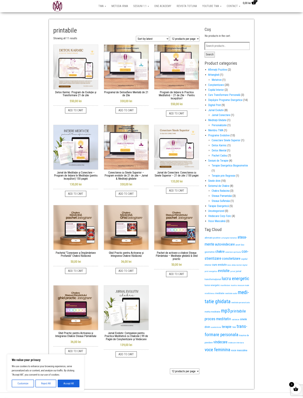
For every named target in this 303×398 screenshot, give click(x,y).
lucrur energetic (212, 285)
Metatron (217, 79)
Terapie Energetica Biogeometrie (230, 165)
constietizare (231, 258)
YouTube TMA (211, 6)
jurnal (232, 271)
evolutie (224, 270)
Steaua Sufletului (221, 201)
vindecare (220, 342)
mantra (234, 285)
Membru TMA (215, 130)
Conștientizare (216, 85)
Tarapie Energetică (218, 206)
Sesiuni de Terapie (218, 160)
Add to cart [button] (75, 110)
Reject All (46, 383)
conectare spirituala (233, 252)
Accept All (68, 383)
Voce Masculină (216, 221)
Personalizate (219, 125)
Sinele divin (214, 180)
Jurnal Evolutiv (216, 110)
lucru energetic (235, 278)
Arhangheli (213, 74)
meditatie (219, 293)
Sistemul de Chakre (218, 186)
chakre (220, 251)
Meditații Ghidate (217, 120)
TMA (101, 6)
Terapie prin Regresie (223, 175)
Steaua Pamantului (222, 196)
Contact (232, 6)
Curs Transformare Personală (224, 95)
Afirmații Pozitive (217, 69)
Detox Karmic (219, 145)
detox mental (237, 265)
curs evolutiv (219, 264)
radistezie (235, 319)
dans (229, 265)
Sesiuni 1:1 (140, 6)
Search (210, 54)
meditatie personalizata (240, 302)
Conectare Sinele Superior (226, 140)
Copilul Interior (216, 89)
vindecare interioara (236, 343)
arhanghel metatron (229, 238)
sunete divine (216, 327)
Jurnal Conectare (221, 115)
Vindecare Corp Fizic (219, 216)
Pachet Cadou (219, 155)
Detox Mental (219, 150)
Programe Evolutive (219, 135)
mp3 (225, 311)
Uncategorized (216, 211)
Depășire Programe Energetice (225, 100)
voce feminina (217, 349)
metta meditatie (212, 311)
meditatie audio (231, 293)
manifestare (225, 285)
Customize (23, 383)
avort (237, 244)
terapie (226, 327)
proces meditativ (218, 319)
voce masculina (239, 350)
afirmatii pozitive (213, 237)
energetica (213, 271)
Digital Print (214, 105)
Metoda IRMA (119, 6)
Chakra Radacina (221, 190)
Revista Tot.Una (187, 6)
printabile (238, 311)
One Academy (162, 6)
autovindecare (225, 244)
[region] (45, 372)
